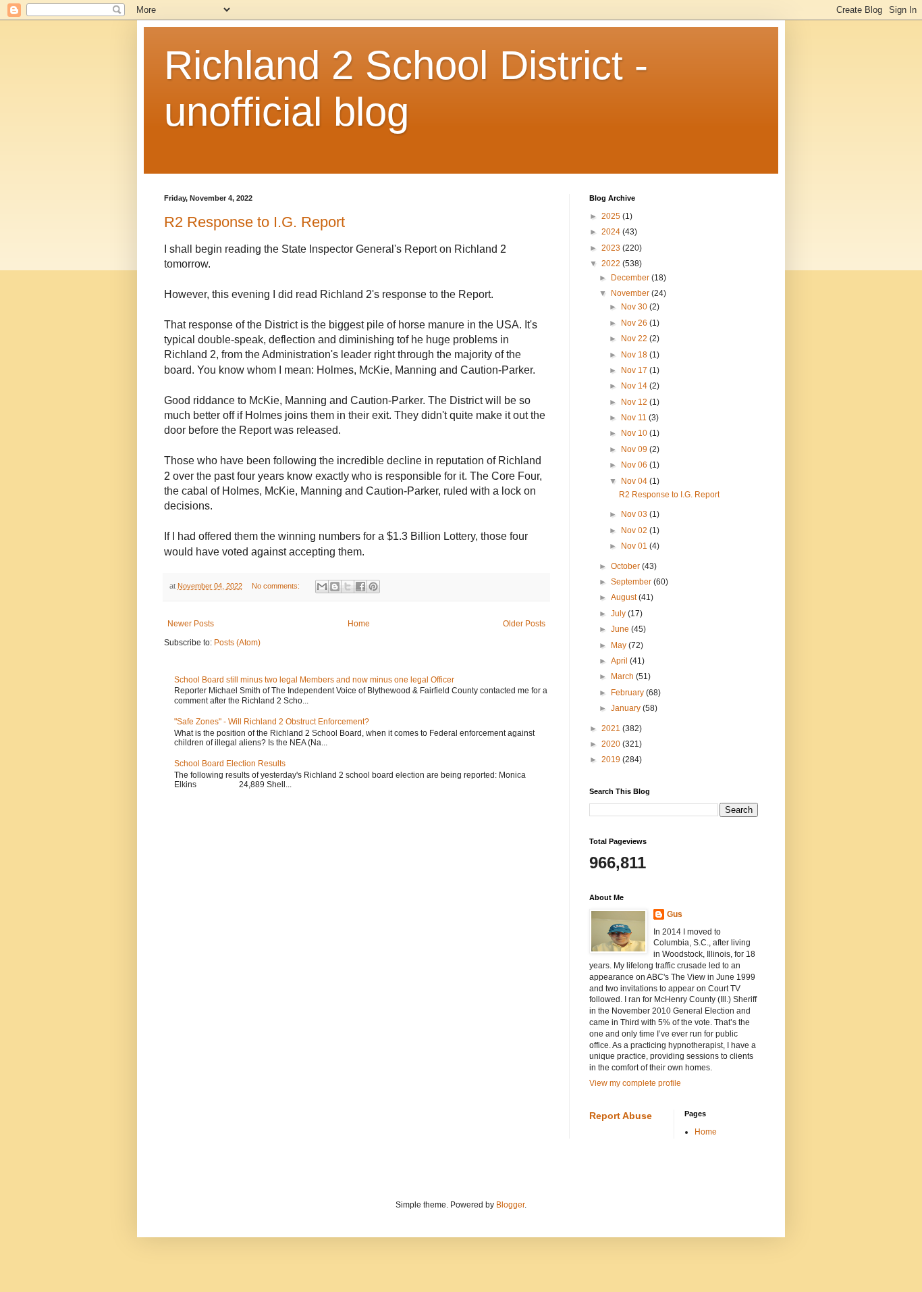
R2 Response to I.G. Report (254, 222)
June (621, 629)
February (628, 692)
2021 (611, 728)
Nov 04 (635, 481)
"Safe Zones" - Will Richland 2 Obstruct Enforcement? (271, 721)
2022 (611, 263)
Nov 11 (635, 417)
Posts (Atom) (237, 642)
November (631, 293)
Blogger (510, 1205)
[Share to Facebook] (360, 586)
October (626, 566)
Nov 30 (635, 307)
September (632, 582)
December (631, 277)
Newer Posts (190, 623)
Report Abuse (620, 1115)
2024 (611, 232)
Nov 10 (635, 433)
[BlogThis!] (335, 586)
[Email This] (322, 586)
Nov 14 (635, 386)
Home (359, 623)
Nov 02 (635, 530)
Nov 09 (635, 449)
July (619, 613)
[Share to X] (347, 586)
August (625, 597)
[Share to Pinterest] (373, 586)
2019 (611, 759)
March (623, 676)
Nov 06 (635, 465)
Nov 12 (635, 402)
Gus (674, 914)
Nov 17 (635, 370)
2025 (611, 216)
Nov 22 (635, 338)
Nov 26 (635, 323)
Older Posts (524, 623)
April (620, 661)
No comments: (277, 586)
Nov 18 (635, 354)
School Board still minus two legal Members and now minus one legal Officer (314, 680)
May (619, 645)
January (627, 708)
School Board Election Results (230, 763)
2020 (611, 744)
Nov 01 (635, 546)
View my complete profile (635, 1083)
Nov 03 (635, 514)
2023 (611, 248)
